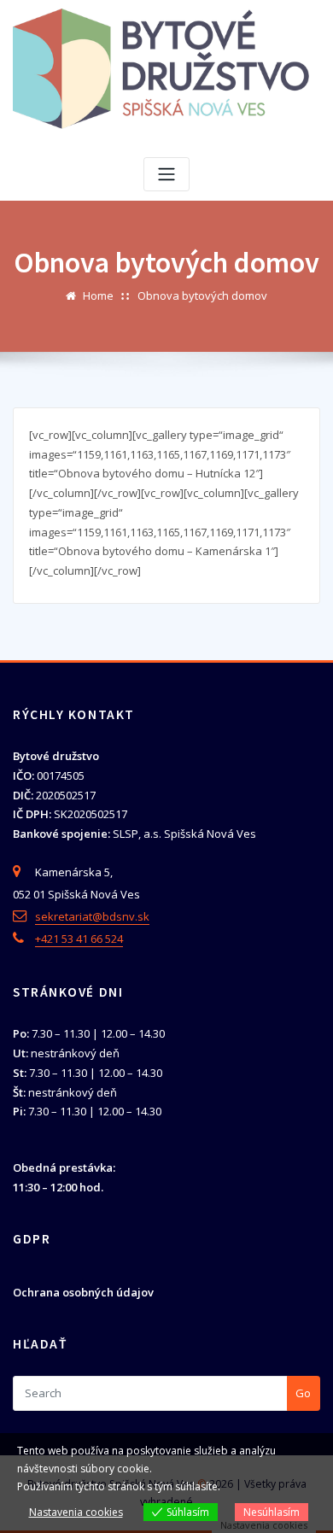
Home (98, 295)
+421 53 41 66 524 (79, 938)
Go (303, 1393)
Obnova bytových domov (202, 295)
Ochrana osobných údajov (83, 1292)
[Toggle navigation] (166, 174)
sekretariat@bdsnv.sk (92, 916)
